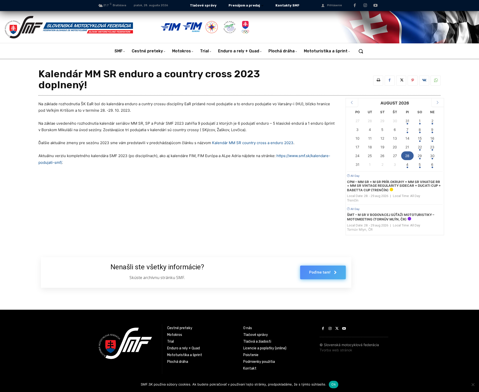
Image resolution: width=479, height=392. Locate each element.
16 (432, 138)
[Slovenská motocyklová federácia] (82, 27)
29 (420, 156)
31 (407, 121)
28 (407, 156)
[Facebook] (355, 5)
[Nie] (472, 384)
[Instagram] (365, 5)
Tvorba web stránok (336, 350)
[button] (360, 51)
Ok (333, 384)
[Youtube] (375, 5)
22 (420, 147)
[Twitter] (401, 81)
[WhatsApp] (436, 81)
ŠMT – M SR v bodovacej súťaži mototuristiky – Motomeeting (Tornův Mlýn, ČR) (390, 217)
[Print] (378, 81)
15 (420, 138)
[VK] (424, 81)
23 (432, 147)
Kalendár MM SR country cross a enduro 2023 (252, 142)
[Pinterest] (413, 81)
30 (432, 156)
